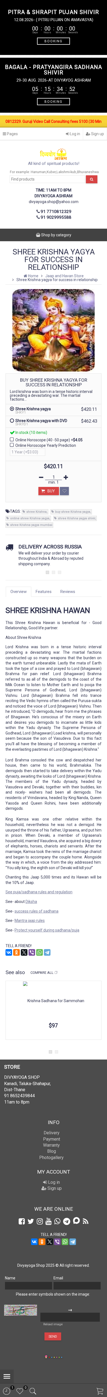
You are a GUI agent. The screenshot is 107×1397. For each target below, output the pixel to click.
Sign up (97, 134)
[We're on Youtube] (49, 1221)
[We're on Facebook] (22, 1221)
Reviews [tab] (67, 591)
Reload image (53, 1324)
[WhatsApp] (39, 952)
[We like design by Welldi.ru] (46, 1357)
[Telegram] (47, 952)
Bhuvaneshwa (88, 172)
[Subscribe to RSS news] (85, 1221)
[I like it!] (64, 491)
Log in (74, 134)
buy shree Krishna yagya (72, 512)
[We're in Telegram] (66, 1221)
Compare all (42, 973)
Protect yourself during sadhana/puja (47, 930)
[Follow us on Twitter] (30, 1221)
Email (58, 1278)
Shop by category (55, 235)
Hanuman (38, 172)
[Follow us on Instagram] (40, 1221)
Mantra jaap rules (30, 920)
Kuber (51, 172)
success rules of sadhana (36, 911)
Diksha (31, 901)
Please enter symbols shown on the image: (53, 1294)
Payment (51, 1139)
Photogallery (51, 1157)
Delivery (52, 1132)
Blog (51, 1151)
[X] (24, 952)
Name (10, 1278)
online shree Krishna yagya (29, 518)
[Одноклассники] (16, 952)
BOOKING (53, 41)
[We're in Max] (76, 1221)
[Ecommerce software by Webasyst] (55, 1356)
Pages (12, 134)
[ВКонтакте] (8, 952)
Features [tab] (44, 591)
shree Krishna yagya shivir (76, 518)
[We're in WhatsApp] (57, 1221)
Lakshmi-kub (66, 172)
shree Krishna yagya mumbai (31, 525)
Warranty (51, 1145)
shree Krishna (36, 512)
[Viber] (32, 952)
